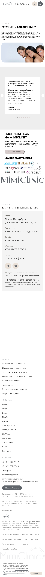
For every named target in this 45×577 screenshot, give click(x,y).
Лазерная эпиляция (11, 380)
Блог (4, 446)
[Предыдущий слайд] (2, 95)
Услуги (5, 359)
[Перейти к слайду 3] (19, 117)
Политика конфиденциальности (15, 544)
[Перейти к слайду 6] (25, 117)
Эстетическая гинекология (14, 389)
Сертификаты (8, 425)
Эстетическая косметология (15, 372)
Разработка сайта (9, 549)
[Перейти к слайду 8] (29, 117)
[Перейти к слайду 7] (27, 117)
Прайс (5, 417)
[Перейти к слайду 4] (21, 117)
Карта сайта (7, 510)
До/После (7, 434)
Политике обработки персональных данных (13, 573)
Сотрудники (7, 442)
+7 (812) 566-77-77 (15, 240)
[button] (12, 487)
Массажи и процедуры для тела (17, 376)
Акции (5, 421)
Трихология (7, 385)
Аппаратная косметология (14, 363)
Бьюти (5, 413)
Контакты (6, 451)
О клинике (6, 438)
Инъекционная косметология (15, 368)
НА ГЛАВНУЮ (6, 23)
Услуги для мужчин (11, 393)
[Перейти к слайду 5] (23, 117)
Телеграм (6, 470)
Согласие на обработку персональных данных (20, 534)
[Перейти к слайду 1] (15, 117)
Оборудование (9, 429)
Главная (5, 404)
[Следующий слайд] (43, 95)
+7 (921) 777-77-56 (15, 249)
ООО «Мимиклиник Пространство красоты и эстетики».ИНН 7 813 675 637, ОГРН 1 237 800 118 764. (22, 281)
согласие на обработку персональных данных (15, 570)
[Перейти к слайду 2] (17, 117)
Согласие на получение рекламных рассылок (20, 539)
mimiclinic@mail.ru (16, 258)
